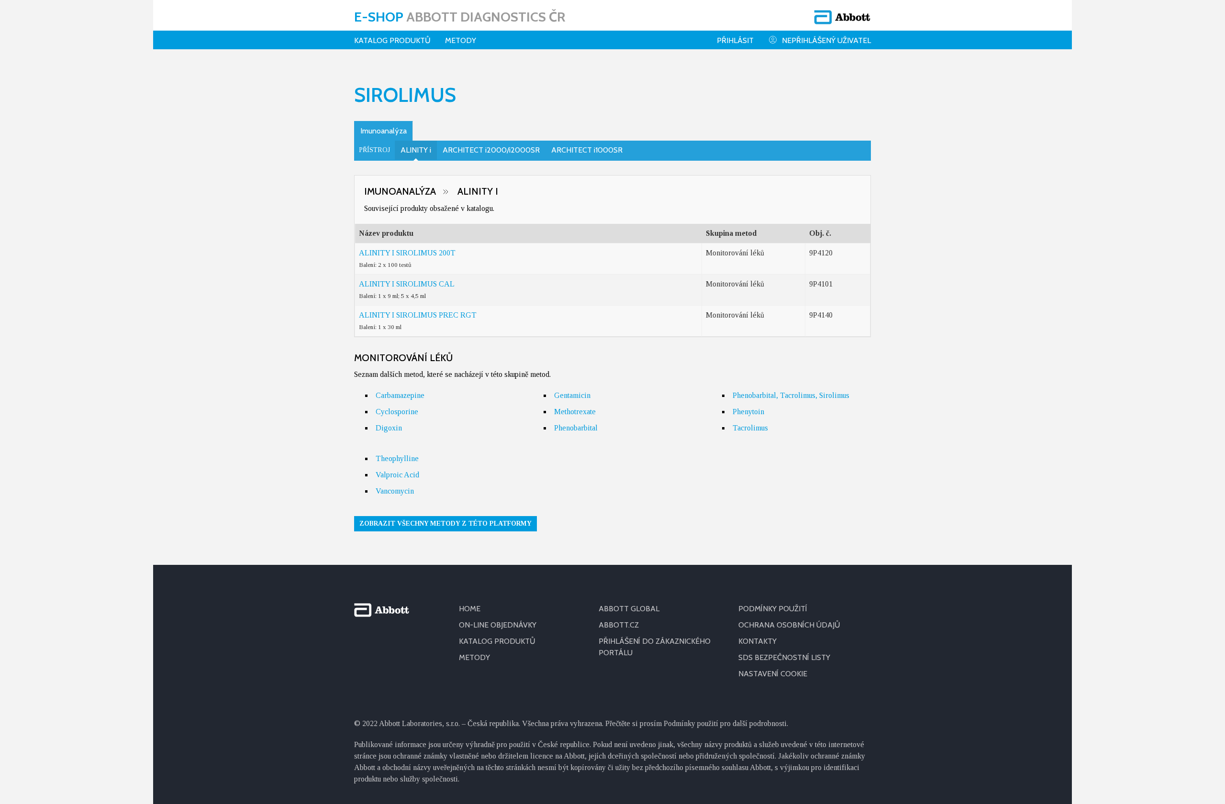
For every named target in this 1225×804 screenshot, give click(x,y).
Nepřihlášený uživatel (826, 40)
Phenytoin (748, 412)
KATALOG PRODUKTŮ (497, 641)
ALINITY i (416, 149)
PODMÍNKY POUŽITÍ (772, 608)
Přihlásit (735, 40)
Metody (460, 40)
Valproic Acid (397, 475)
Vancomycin (395, 491)
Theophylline (397, 458)
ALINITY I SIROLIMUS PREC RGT (418, 315)
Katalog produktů (392, 40)
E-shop (459, 17)
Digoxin (389, 428)
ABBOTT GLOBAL (629, 608)
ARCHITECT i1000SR (587, 149)
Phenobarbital (576, 428)
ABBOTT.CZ (619, 624)
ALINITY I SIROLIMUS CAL (407, 284)
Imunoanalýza (383, 130)
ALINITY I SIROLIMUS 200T (407, 253)
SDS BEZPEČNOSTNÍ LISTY (784, 657)
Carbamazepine (400, 395)
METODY (474, 657)
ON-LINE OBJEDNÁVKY (497, 624)
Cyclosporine (397, 412)
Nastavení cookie (772, 673)
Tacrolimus (750, 428)
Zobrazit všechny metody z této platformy (445, 523)
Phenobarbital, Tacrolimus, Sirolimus (791, 395)
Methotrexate (575, 412)
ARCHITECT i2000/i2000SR (491, 149)
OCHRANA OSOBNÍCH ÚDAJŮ (789, 624)
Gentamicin (572, 395)
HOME (469, 608)
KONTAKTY (757, 641)
